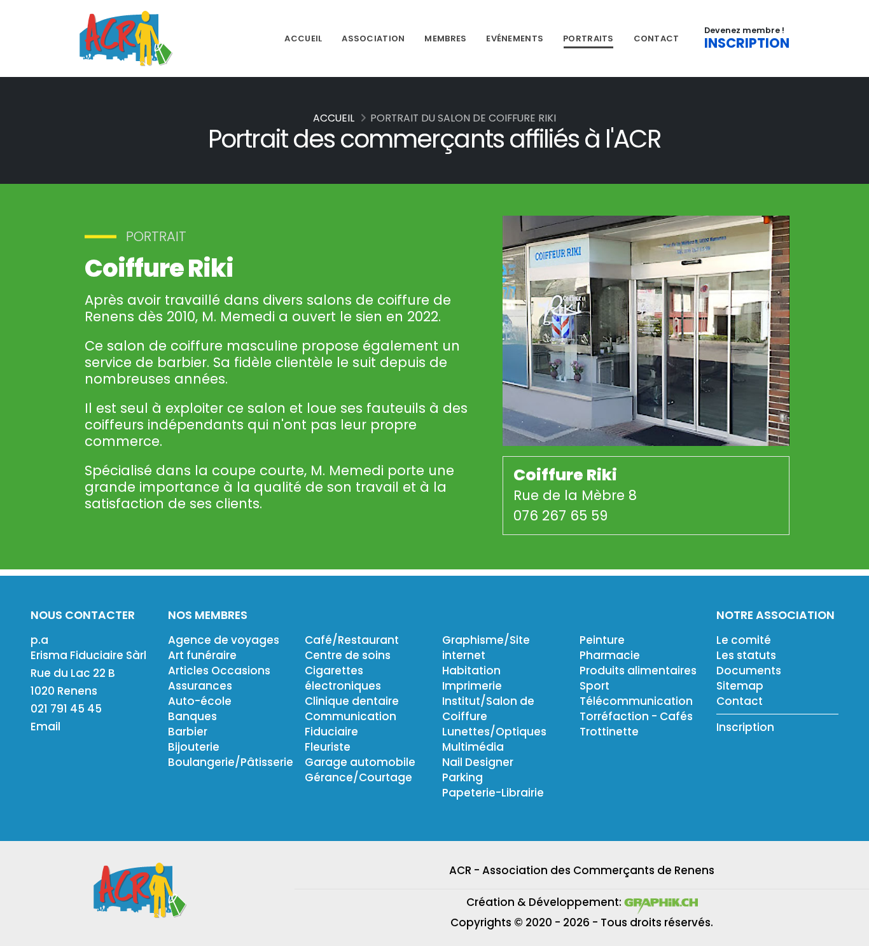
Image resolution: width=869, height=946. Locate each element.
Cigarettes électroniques (343, 678)
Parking (462, 777)
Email (45, 726)
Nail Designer (477, 762)
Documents (748, 670)
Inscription (745, 727)
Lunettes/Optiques (494, 731)
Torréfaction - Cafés (636, 716)
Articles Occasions (219, 670)
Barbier (187, 731)
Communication (350, 716)
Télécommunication (636, 701)
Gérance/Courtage (358, 777)
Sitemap (739, 685)
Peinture (602, 640)
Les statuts (746, 655)
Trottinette (609, 731)
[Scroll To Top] (847, 931)
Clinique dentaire (352, 701)
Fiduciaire (331, 731)
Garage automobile (360, 762)
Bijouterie (193, 747)
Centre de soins (348, 655)
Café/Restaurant (352, 640)
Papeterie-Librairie (493, 792)
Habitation (471, 670)
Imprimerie (472, 685)
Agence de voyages (223, 640)
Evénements (514, 38)
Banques (192, 716)
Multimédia (473, 747)
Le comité (743, 640)
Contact (656, 38)
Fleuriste (328, 747)
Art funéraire (202, 655)
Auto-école (200, 701)
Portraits (588, 38)
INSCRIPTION (746, 43)
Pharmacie (610, 655)
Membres (445, 38)
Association (373, 38)
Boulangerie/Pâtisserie (230, 762)
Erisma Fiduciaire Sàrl (88, 655)
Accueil (303, 38)
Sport (594, 685)
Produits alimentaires (638, 670)
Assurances (200, 685)
